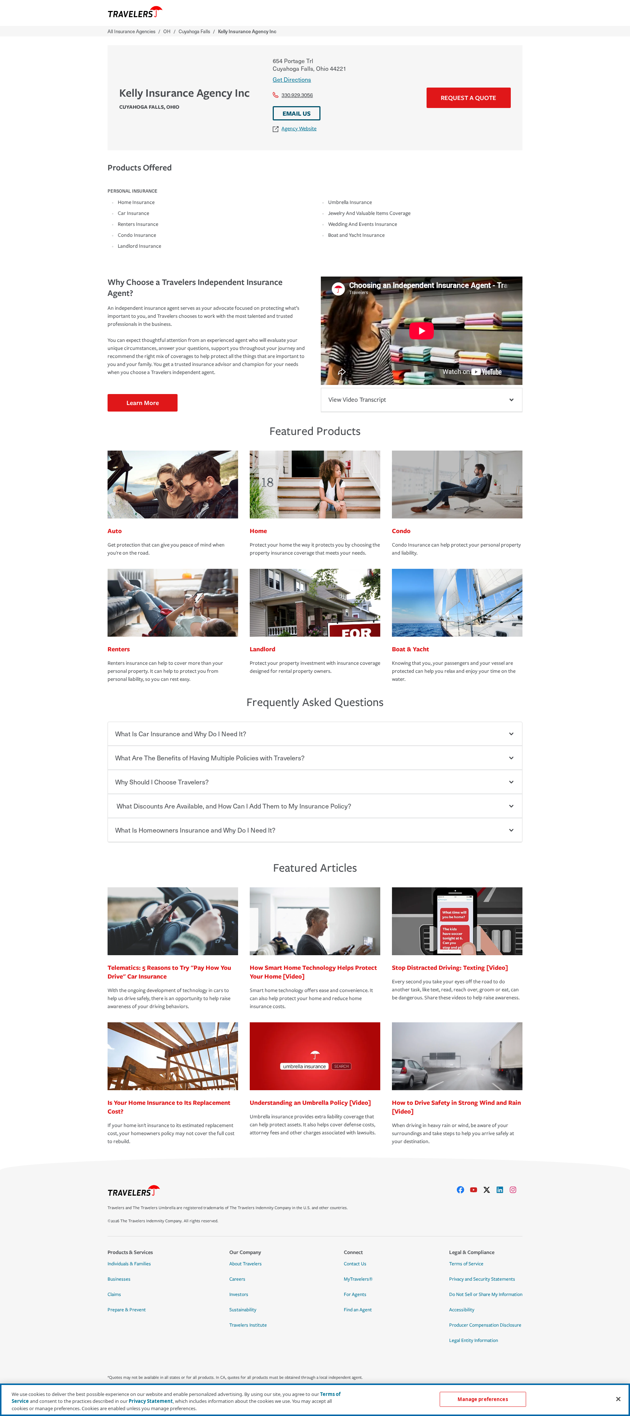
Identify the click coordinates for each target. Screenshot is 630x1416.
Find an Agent (358, 1310)
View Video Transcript (357, 400)
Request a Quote (468, 97)
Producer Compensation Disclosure (485, 1325)
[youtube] (476, 1189)
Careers (237, 1279)
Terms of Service (466, 1264)
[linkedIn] (502, 1189)
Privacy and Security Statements (482, 1279)
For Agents (355, 1294)
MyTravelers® (358, 1279)
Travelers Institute (248, 1325)
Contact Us (355, 1264)
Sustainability (242, 1310)
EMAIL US (297, 113)
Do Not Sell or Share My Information (485, 1294)
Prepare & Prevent (127, 1310)
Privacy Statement (151, 1401)
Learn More (143, 402)
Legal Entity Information (473, 1340)
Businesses (119, 1279)
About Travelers (245, 1264)
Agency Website (298, 129)
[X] (489, 1189)
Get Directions (292, 79)
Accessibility (461, 1310)
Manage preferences (483, 1399)
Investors (238, 1294)
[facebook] (463, 1189)
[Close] (618, 1399)
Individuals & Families (129, 1264)
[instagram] (515, 1189)
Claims (114, 1294)
